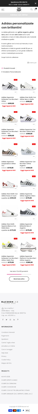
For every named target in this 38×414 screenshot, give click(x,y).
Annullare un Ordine (8, 346)
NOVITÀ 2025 (5, 377)
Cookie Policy (5, 360)
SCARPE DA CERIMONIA (8, 383)
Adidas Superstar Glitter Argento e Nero (27, 195)
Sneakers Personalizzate (12, 72)
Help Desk (4, 353)
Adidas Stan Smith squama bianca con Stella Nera (8, 226)
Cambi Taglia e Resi (8, 343)
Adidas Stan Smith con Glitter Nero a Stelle (28, 98)
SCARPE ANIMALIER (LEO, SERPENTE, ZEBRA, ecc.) (16, 394)
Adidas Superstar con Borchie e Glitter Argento (27, 164)
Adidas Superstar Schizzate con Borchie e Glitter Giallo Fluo (9, 258)
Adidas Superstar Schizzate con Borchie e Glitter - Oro (9, 131)
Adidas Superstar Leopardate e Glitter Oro (8, 164)
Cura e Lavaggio (6, 349)
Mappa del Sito (6, 363)
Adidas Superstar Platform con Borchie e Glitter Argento (28, 258)
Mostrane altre (19, 279)
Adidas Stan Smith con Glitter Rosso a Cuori (9, 195)
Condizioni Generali (8, 332)
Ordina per (33, 63)
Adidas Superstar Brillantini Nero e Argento (26, 226)
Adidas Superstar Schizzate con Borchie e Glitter (9, 99)
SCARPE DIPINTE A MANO (9, 380)
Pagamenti (5, 336)
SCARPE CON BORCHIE (8, 387)
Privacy (3, 356)
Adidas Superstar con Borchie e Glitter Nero (27, 130)
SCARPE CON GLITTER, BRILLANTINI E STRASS (15, 390)
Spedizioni (4, 339)
